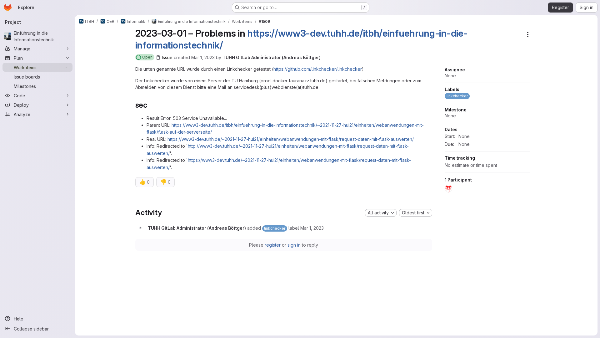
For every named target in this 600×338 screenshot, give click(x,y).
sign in (294, 245)
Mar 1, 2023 (203, 57)
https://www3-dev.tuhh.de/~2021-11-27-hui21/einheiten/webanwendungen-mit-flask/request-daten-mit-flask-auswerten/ (291, 139)
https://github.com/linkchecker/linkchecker (317, 69)
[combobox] (381, 213)
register (273, 245)
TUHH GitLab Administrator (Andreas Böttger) (271, 57)
